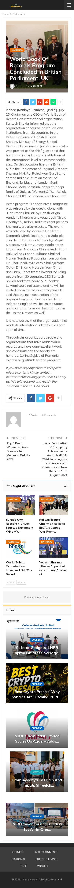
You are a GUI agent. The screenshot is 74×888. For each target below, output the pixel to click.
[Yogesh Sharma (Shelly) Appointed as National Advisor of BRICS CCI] (53, 547)
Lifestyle (37, 772)
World (42, 866)
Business (37, 640)
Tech (23, 866)
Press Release (45, 859)
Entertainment (45, 852)
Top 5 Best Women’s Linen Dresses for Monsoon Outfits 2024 (18, 451)
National (17, 50)
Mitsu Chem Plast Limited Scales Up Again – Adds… (37, 738)
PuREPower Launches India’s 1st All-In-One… (36, 827)
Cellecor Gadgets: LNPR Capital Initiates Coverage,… (37, 650)
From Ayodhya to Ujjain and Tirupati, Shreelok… (37, 783)
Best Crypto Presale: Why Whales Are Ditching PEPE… (37, 694)
